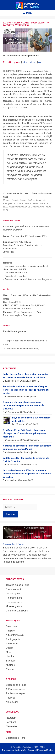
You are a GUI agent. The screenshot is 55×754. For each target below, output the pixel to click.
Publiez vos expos (15, 693)
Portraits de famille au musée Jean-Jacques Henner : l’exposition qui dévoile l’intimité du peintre (26, 389)
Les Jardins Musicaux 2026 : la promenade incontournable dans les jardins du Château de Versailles (27, 473)
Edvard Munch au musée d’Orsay (23, 348)
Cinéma (10, 669)
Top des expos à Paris (17, 585)
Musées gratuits (14, 606)
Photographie (13, 639)
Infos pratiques (29, 62)
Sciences (11, 660)
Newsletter (11, 726)
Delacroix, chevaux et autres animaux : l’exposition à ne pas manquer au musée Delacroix (23, 405)
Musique (10, 665)
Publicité (10, 697)
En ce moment (13, 589)
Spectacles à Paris (15, 738)
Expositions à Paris (16, 685)
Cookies (31, 750)
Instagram (11, 718)
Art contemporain (15, 635)
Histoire (10, 656)
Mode (9, 652)
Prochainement (14, 598)
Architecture (12, 643)
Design (9, 648)
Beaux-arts (11, 626)
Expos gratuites (14, 602)
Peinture (10, 630)
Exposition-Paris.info (22, 747)
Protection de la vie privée (14, 750)
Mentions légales (45, 750)
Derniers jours (13, 593)
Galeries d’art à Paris (17, 610)
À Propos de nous (15, 689)
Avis (40, 62)
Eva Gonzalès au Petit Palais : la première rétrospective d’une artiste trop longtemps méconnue (24, 433)
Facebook (11, 722)
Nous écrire (12, 702)
